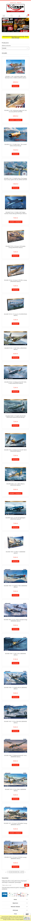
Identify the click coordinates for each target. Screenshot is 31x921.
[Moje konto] (19, 16)
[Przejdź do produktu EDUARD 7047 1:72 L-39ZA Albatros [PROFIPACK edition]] (15, 474)
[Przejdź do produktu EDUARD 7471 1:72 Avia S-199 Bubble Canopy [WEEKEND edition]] (15, 813)
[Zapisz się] (26, 885)
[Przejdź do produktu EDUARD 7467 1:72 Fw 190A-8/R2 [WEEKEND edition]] (15, 712)
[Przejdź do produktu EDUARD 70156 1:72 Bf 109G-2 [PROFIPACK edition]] (15, 338)
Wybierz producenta (6, 45)
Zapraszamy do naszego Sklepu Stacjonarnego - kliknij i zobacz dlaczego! (15, 37)
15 (22, 872)
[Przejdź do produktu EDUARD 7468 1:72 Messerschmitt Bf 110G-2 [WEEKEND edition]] (15, 746)
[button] (4, 16)
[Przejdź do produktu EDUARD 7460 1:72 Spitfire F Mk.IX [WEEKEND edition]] (15, 576)
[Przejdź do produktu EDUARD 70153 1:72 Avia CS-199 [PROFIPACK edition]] (15, 304)
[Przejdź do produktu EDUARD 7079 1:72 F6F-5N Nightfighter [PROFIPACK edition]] (15, 508)
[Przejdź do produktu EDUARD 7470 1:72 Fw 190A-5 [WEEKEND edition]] (15, 779)
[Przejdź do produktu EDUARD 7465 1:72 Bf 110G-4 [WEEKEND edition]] (15, 644)
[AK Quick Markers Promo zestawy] (15, 24)
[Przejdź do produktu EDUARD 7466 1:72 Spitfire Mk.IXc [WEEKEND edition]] (15, 678)
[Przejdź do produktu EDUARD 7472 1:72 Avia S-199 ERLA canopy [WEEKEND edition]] (15, 847)
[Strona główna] (15, 8)
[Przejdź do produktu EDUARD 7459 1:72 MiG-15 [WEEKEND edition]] (15, 542)
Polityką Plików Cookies (6, 918)
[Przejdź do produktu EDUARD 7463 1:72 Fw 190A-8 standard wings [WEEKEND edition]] (15, 610)
